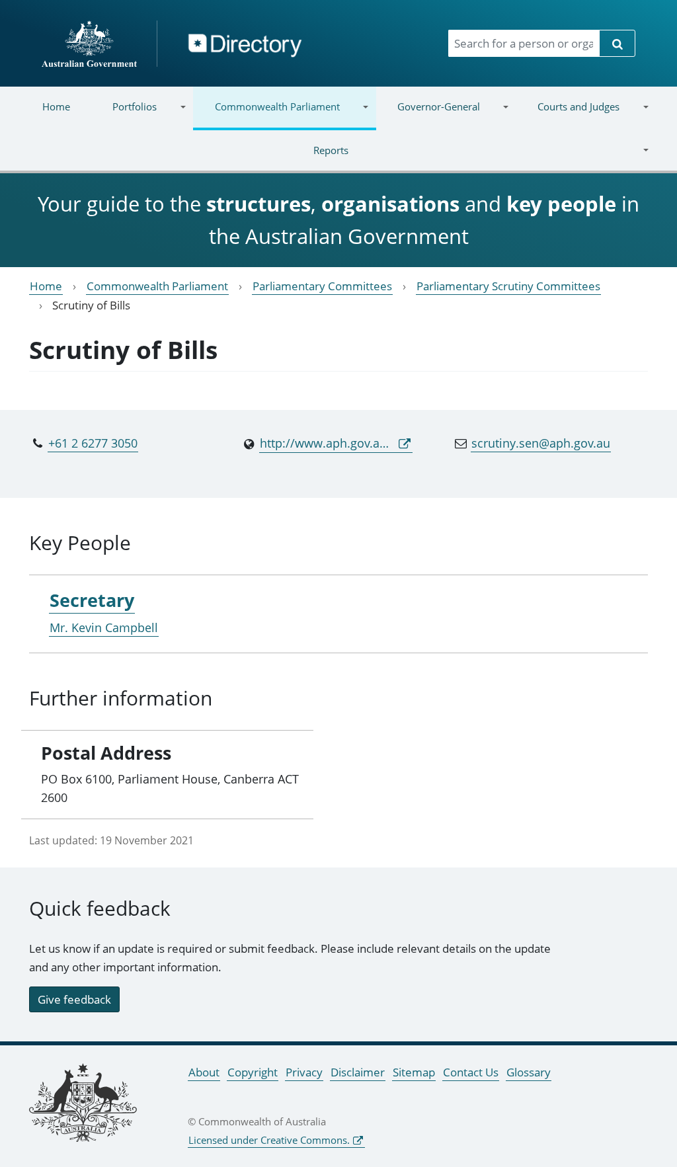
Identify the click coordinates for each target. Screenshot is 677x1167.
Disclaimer (358, 1072)
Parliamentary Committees (322, 286)
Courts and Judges (567, 115)
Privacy (304, 1072)
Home (56, 106)
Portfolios (124, 115)
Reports (184, 158)
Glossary (528, 1072)
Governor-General (428, 115)
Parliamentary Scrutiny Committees (508, 286)
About (203, 1072)
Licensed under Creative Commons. (269, 1140)
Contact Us (470, 1072)
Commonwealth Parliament (266, 115)
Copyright (252, 1072)
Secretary (92, 600)
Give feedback (74, 999)
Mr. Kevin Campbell (104, 627)
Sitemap (414, 1072)
